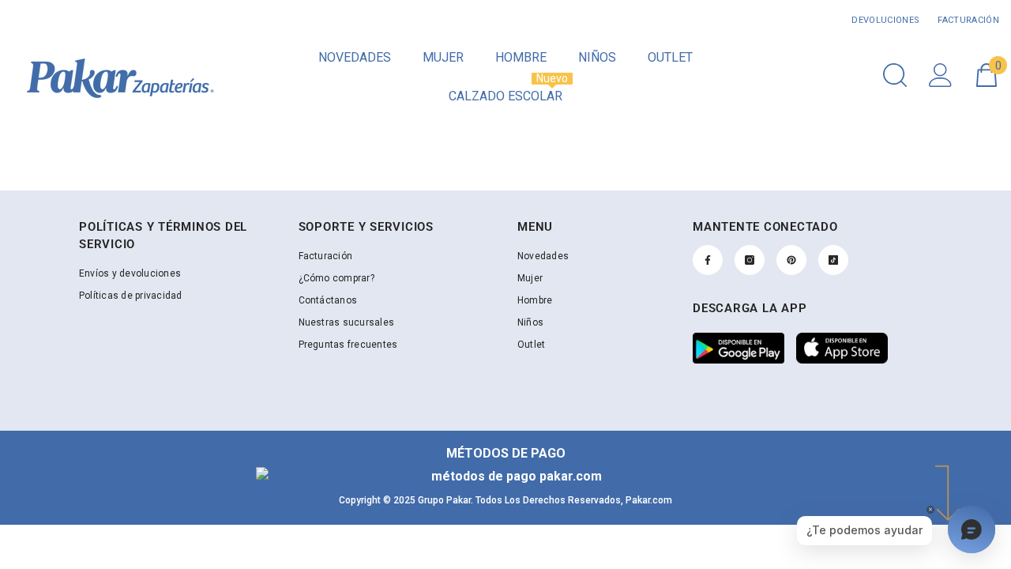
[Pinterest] (791, 260)
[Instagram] (750, 260)
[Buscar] (895, 74)
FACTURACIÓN (967, 20)
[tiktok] (833, 260)
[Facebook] (708, 260)
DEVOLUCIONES (885, 20)
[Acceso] (941, 75)
